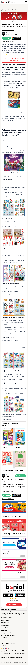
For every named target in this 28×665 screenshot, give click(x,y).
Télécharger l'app (14, 604)
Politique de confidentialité (16, 657)
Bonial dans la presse (6, 633)
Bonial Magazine (4, 5)
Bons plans (3, 7)
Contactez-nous (21, 475)
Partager (7, 38)
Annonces (22, 425)
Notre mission (4, 624)
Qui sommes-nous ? (5, 625)
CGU (24, 657)
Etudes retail (4, 637)
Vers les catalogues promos (7, 632)
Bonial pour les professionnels (8, 643)
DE (3, 648)
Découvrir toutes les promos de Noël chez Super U (14, 59)
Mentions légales (5, 657)
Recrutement (4, 645)
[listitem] (8, 439)
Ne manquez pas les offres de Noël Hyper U (14, 125)
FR (8, 648)
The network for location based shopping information (14, 654)
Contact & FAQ (4, 642)
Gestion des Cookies (6, 660)
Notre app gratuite (5, 622)
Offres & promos (15, 5)
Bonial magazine (4, 627)
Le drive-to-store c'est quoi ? (8, 635)
